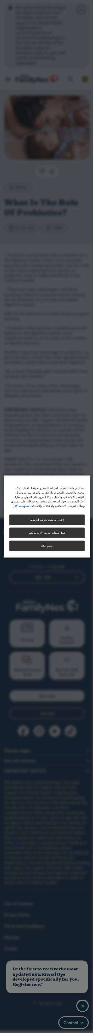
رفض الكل (47, 546)
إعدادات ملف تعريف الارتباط (47, 520)
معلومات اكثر (22, 506)
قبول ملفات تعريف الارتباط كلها (47, 533)
